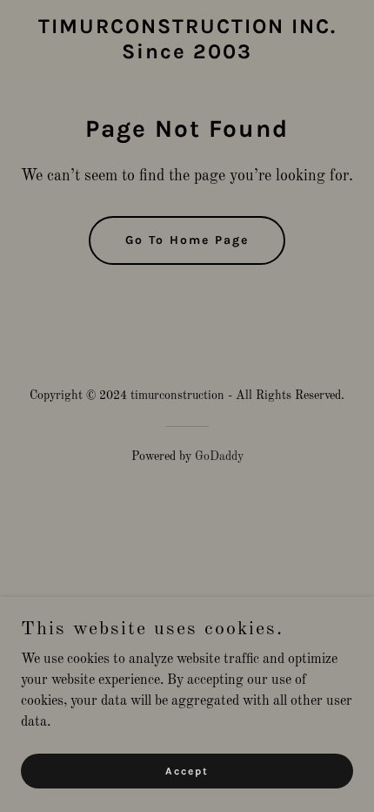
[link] (187, 55)
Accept (187, 770)
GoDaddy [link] (219, 456)
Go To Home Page (187, 240)
